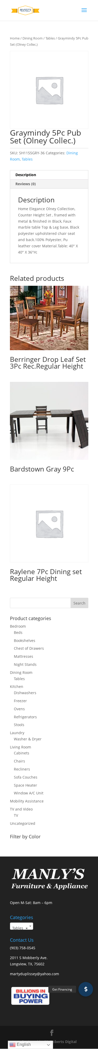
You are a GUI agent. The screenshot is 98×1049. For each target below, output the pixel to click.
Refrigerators (25, 716)
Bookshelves (24, 640)
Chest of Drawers (29, 648)
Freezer (20, 700)
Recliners (22, 769)
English (23, 1044)
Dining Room (32, 38)
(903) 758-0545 (22, 947)
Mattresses (23, 656)
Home (15, 38)
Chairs (19, 761)
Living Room (20, 747)
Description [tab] (25, 174)
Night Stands (25, 664)
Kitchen (16, 686)
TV (16, 815)
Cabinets (21, 753)
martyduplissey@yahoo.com (34, 973)
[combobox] (21, 926)
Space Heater (25, 785)
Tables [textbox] (20, 928)
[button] (85, 989)
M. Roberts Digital (60, 1041)
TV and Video (21, 809)
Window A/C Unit (28, 793)
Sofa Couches (25, 777)
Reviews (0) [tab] (25, 183)
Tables (50, 38)
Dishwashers (25, 692)
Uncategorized (22, 823)
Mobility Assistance (27, 801)
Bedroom (18, 626)
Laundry (17, 732)
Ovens (19, 708)
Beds (18, 632)
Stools (19, 724)
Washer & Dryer (28, 738)
